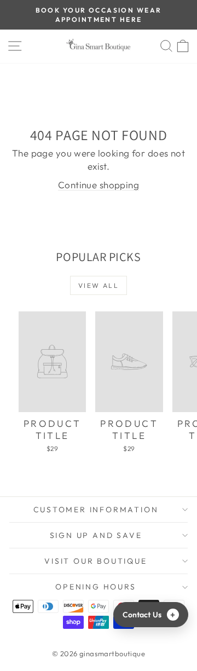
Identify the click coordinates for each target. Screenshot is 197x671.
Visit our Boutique (95, 561)
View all (98, 285)
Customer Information (96, 509)
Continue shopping (98, 184)
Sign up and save (96, 535)
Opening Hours (95, 587)
